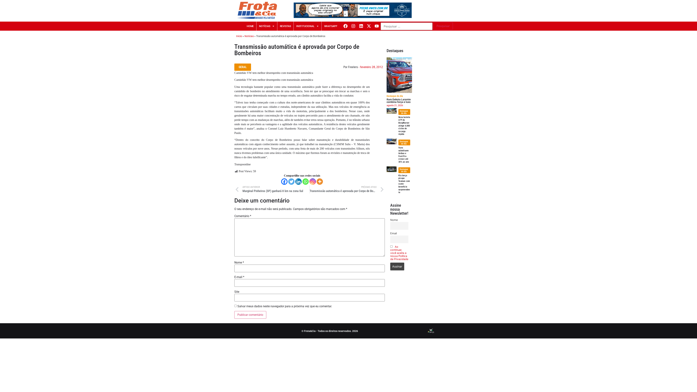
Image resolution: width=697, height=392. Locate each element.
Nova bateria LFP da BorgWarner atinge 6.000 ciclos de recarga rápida (404, 126)
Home (250, 26)
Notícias (264, 26)
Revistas (285, 26)
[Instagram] (353, 26)
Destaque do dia (395, 96)
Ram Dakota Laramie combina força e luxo (399, 100)
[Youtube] (377, 26)
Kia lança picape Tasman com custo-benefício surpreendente (404, 184)
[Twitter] (291, 181)
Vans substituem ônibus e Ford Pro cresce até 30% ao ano (403, 154)
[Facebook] (345, 26)
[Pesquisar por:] (407, 26)
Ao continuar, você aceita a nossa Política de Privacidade (399, 253)
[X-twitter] (369, 26)
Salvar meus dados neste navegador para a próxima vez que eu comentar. (284, 306)
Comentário (242, 216)
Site (236, 291)
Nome (239, 262)
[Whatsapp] (305, 181)
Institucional (305, 26)
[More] (320, 181)
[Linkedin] (361, 26)
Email (393, 233)
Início (239, 36)
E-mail (239, 277)
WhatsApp (330, 26)
